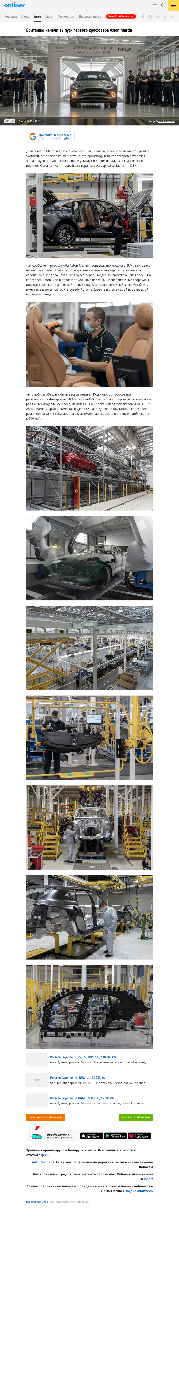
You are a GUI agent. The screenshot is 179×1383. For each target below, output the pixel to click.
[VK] (158, 16)
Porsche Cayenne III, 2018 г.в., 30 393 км (78, 1077)
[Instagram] (150, 16)
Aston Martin (62, 1201)
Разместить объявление (136, 1117)
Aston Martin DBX (80, 1201)
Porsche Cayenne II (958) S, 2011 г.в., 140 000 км (83, 1057)
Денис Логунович (165, 121)
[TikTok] (165, 16)
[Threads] (173, 16)
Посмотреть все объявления (45, 1117)
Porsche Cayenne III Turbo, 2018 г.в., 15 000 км (82, 1098)
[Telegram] (142, 16)
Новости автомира (37, 1201)
